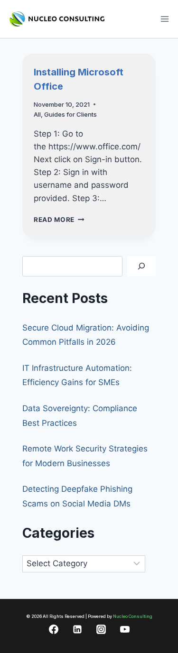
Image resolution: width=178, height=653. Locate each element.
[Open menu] (164, 18)
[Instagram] (101, 629)
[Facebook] (53, 629)
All (37, 114)
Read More (59, 219)
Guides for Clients (70, 114)
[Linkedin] (77, 629)
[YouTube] (124, 629)
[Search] (141, 266)
